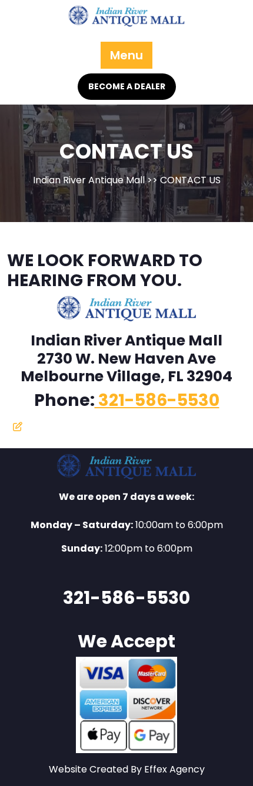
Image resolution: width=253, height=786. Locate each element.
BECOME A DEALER (126, 86)
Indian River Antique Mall (89, 180)
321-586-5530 (157, 400)
